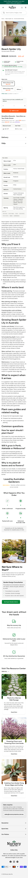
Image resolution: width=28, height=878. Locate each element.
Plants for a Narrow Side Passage (14, 699)
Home (3, 18)
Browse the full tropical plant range (13, 416)
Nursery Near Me (9, 874)
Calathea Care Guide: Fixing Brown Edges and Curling (14, 784)
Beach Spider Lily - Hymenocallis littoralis (15, 18)
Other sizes (9, 93)
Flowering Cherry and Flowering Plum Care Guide (14, 742)
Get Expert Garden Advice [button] (11, 602)
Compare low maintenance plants (12, 418)
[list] (14, 33)
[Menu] (3, 7)
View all (4, 671)
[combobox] (14, 13)
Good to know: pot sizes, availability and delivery (13, 100)
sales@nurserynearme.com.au (14, 814)
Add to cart (15, 110)
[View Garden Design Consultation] (14, 551)
